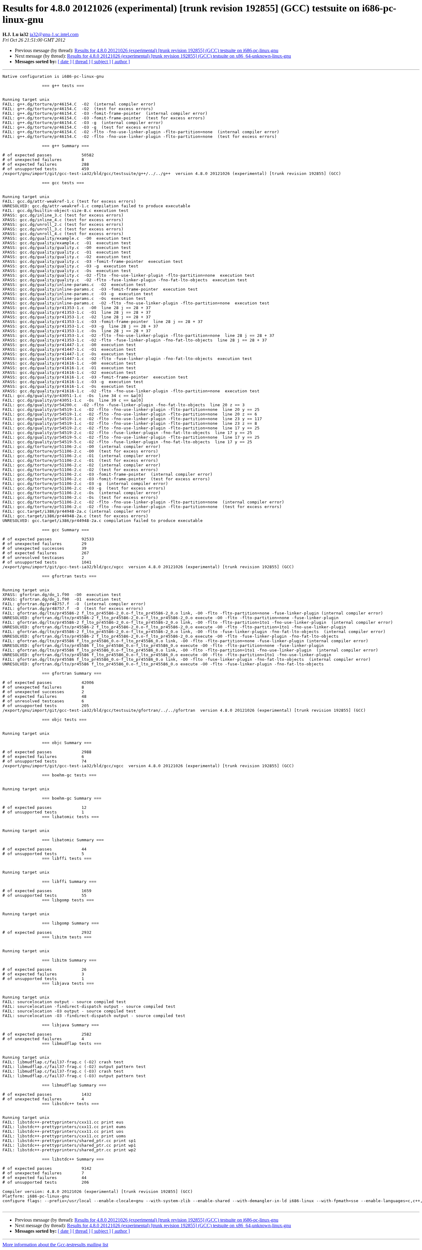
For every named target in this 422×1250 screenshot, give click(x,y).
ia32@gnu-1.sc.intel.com (54, 34)
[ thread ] (81, 61)
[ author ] (121, 61)
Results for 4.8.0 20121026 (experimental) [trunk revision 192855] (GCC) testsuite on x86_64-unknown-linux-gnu (179, 56)
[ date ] (64, 61)
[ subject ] (101, 61)
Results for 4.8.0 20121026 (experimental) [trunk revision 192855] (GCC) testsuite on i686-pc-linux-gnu (176, 50)
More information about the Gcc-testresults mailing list (55, 1244)
